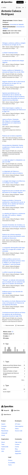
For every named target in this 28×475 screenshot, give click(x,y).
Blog (16, 449)
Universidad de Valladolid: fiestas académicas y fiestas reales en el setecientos (12, 147)
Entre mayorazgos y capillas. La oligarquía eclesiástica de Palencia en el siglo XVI (14, 109)
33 (12, 331)
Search (3, 424)
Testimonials (4, 446)
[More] (24, 39)
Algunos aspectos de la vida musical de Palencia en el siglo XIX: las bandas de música (13, 83)
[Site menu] (25, 2)
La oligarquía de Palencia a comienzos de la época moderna (12, 172)
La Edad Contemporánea (10, 52)
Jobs (2, 451)
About (3, 442)
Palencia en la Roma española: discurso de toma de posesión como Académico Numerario (13, 236)
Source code (18, 431)
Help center (18, 442)
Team (2, 444)
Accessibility (11, 462)
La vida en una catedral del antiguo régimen (13, 61)
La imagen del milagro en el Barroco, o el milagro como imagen (13, 181)
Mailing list (18, 451)
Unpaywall (4, 433)
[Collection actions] (25, 7)
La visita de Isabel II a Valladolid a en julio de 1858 (13, 160)
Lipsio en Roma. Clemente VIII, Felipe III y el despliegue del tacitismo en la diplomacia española (11, 122)
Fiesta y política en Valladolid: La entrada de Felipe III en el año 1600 (13, 71)
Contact (17, 444)
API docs (17, 424)
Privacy (10, 460)
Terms (10, 465)
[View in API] (23, 7)
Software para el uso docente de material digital (12, 292)
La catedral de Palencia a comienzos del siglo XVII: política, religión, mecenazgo (13, 215)
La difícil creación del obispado (12, 272)
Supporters (18, 453)
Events (17, 446)
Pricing (3, 428)
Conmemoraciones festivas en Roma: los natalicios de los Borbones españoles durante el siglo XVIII (13, 314)
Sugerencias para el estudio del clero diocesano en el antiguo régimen (14, 191)
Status (17, 428)
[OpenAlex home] (6, 2)
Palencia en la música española (12, 136)
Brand (3, 449)
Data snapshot (19, 426)
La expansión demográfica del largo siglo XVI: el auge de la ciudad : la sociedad (13, 249)
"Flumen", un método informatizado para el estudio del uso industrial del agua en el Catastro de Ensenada (13, 281)
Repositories (4, 431)
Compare (3, 426)
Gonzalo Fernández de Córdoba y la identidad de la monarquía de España (13, 225)
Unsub (3, 435)
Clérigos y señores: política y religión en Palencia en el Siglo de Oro (14, 44)
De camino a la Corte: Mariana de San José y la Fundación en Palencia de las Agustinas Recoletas (14, 302)
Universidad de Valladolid (17, 24)
